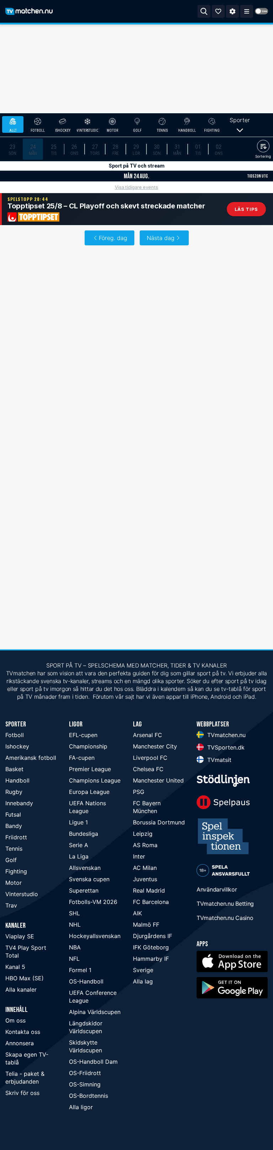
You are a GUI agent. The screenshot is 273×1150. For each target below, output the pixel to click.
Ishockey (17, 746)
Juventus (145, 879)
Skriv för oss (22, 1092)
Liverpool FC (150, 757)
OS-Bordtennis (88, 1095)
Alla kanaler (21, 989)
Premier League (90, 769)
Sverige (143, 970)
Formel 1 (80, 970)
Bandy (13, 825)
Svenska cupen (89, 879)
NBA (75, 947)
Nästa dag (161, 237)
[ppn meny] (246, 11)
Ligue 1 (78, 822)
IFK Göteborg (151, 947)
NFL (74, 958)
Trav (11, 905)
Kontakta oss (22, 1031)
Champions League (95, 780)
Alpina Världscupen (95, 1011)
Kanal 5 (15, 966)
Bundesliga (83, 833)
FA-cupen (82, 757)
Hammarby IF (151, 958)
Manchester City (155, 746)
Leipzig (142, 833)
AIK (137, 913)
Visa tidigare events (136, 187)
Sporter (240, 120)
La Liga (79, 856)
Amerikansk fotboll (30, 757)
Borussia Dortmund (159, 822)
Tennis (13, 848)
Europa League (89, 791)
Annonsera (19, 1043)
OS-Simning (85, 1084)
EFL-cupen (83, 734)
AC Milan (145, 867)
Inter (139, 856)
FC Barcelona (151, 901)
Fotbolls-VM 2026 (93, 901)
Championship (88, 746)
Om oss (15, 1020)
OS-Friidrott (85, 1073)
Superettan (83, 890)
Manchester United (158, 780)
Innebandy (19, 803)
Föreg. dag (113, 237)
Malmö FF (146, 924)
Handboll (17, 780)
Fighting (16, 871)
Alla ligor (81, 1107)
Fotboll (14, 734)
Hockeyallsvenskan (95, 935)
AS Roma (145, 845)
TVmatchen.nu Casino (225, 917)
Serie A (78, 845)
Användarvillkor (217, 889)
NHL (75, 924)
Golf (11, 859)
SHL (74, 913)
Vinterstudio (21, 894)
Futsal (13, 814)
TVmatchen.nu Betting (225, 903)
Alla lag (143, 981)
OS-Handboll (86, 981)
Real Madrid (149, 890)
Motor (13, 882)
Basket (14, 769)
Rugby (13, 791)
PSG (138, 791)
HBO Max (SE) (24, 978)
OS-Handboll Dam (93, 1061)
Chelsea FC (148, 769)
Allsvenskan (85, 867)
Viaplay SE (19, 936)
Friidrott (16, 837)
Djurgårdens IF (152, 935)
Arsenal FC (147, 734)
